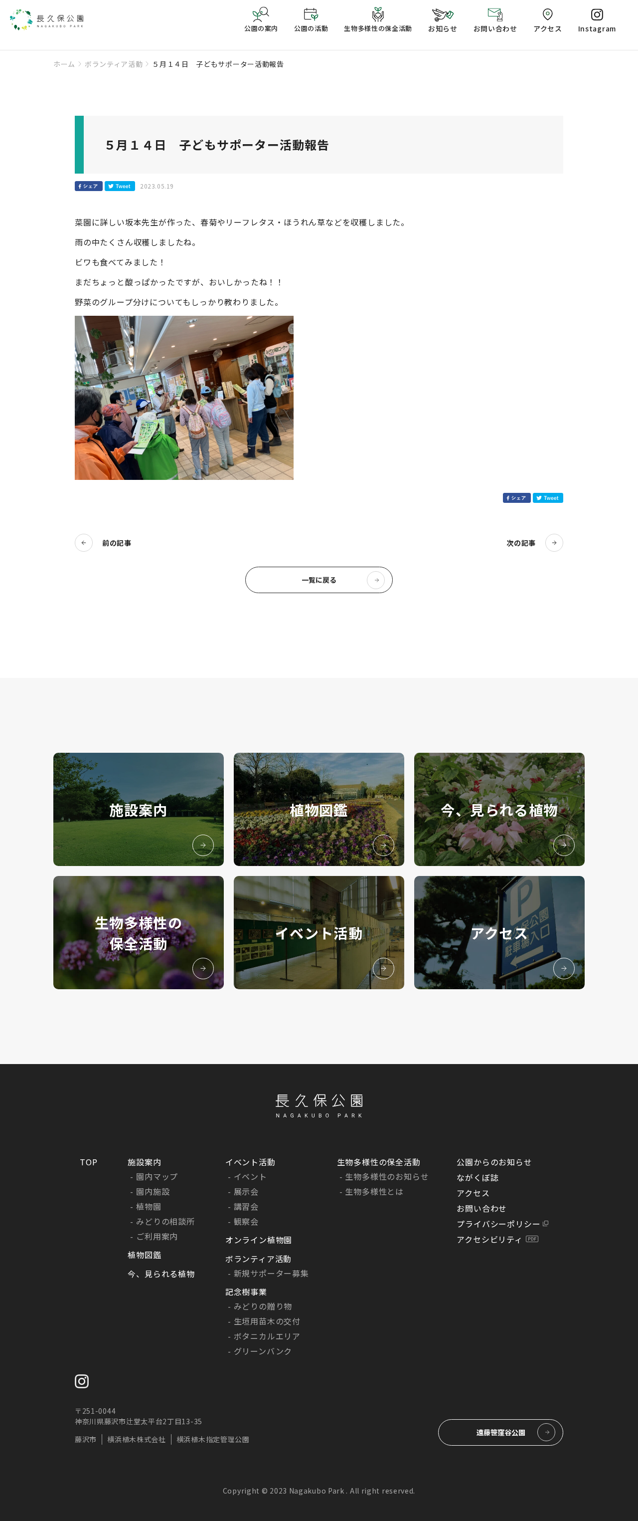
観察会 (246, 1221)
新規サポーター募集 (271, 1273)
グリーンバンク (263, 1351)
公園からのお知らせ (494, 1162)
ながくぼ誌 (477, 1177)
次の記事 (521, 543)
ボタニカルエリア (267, 1336)
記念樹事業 (246, 1292)
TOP (88, 1162)
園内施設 (152, 1191)
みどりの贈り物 (263, 1306)
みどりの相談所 (165, 1221)
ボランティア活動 (114, 64)
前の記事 (117, 543)
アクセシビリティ (489, 1239)
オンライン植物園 (258, 1240)
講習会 (246, 1206)
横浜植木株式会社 (136, 1439)
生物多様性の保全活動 (379, 1162)
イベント (250, 1176)
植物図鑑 (144, 1255)
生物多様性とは (374, 1191)
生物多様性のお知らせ (387, 1176)
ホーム (64, 64)
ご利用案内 (157, 1236)
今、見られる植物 (161, 1274)
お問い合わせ (482, 1208)
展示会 (246, 1191)
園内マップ (157, 1176)
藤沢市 (86, 1439)
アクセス (473, 1193)
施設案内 (144, 1162)
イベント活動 (250, 1162)
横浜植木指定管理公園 (213, 1439)
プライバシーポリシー (498, 1224)
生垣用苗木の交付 (267, 1321)
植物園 (148, 1206)
